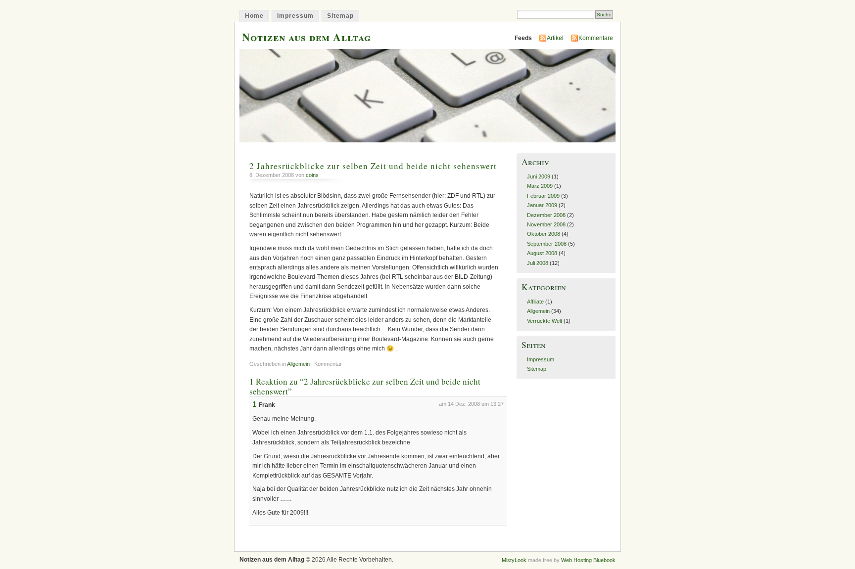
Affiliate (535, 302)
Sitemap (340, 15)
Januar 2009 (542, 205)
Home (254, 15)
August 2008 (542, 253)
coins (312, 175)
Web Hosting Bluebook (588, 560)
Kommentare (595, 38)
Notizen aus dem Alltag (306, 36)
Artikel (555, 38)
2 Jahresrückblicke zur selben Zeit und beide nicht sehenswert (373, 166)
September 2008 (547, 244)
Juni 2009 (538, 176)
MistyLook (514, 560)
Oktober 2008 (543, 234)
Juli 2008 (537, 263)
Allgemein (298, 364)
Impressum (295, 15)
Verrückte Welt (544, 321)
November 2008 (546, 224)
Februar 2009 (543, 196)
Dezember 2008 (546, 215)
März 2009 (540, 186)
